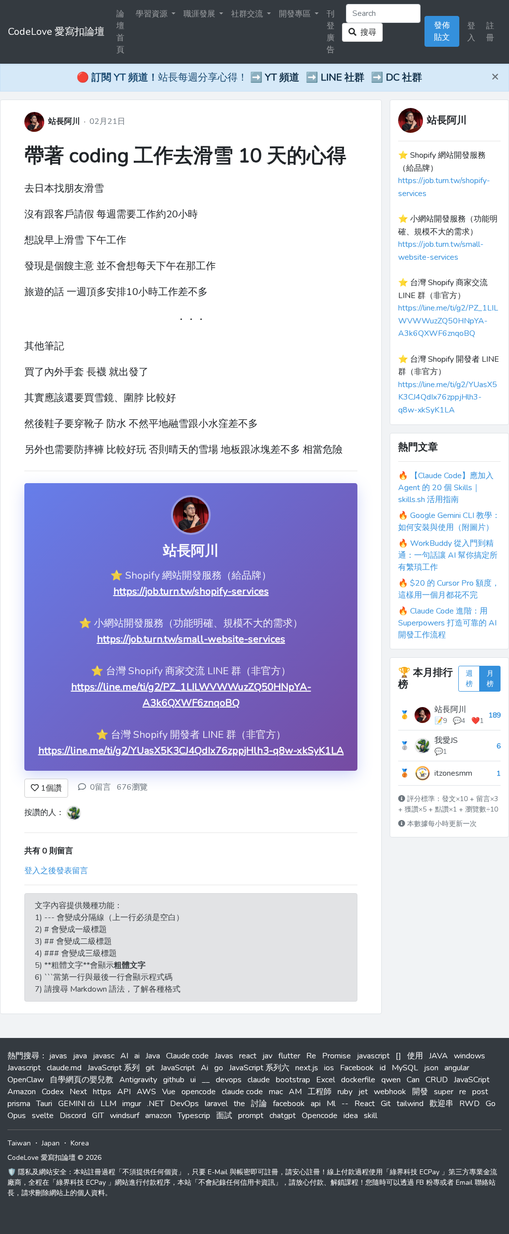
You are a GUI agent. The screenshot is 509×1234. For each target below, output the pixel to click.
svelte (43, 1115)
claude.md (64, 1067)
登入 (471, 31)
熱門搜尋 (23, 1055)
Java (153, 1055)
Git (386, 1103)
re (462, 1091)
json (431, 1067)
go (218, 1067)
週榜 (469, 679)
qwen (391, 1079)
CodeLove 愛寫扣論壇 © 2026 (54, 1157)
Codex (53, 1091)
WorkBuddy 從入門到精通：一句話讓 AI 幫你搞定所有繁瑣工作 (448, 555)
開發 (420, 1091)
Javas (224, 1055)
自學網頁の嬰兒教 (81, 1079)
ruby (345, 1091)
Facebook (357, 1067)
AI (124, 1055)
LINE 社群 (342, 77)
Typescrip (193, 1115)
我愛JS (446, 740)
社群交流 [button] (248, 13)
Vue (168, 1091)
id (383, 1067)
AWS (146, 1091)
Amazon (21, 1091)
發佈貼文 (442, 31)
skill (370, 1115)
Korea (80, 1143)
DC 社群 (404, 77)
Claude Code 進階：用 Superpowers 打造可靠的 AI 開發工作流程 (447, 623)
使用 (415, 1055)
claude (259, 1079)
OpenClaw (25, 1079)
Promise (336, 1055)
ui (193, 1079)
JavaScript (178, 1067)
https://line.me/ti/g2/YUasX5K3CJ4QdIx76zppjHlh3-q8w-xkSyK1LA (191, 750)
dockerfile (358, 1079)
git (150, 1067)
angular (456, 1067)
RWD (469, 1103)
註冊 (490, 31)
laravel (216, 1103)
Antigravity (138, 1079)
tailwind (410, 1103)
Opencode (320, 1115)
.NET (155, 1103)
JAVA (438, 1055)
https (102, 1091)
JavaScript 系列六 (259, 1067)
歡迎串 (441, 1103)
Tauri (44, 1103)
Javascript (24, 1067)
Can (413, 1079)
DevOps (184, 1103)
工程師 (320, 1091)
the (239, 1103)
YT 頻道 (282, 77)
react (247, 1055)
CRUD (436, 1079)
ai (137, 1055)
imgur (131, 1103)
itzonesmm (453, 773)
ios (329, 1067)
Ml (331, 1103)
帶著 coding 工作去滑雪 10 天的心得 (185, 155)
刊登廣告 (331, 31)
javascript (373, 1055)
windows (469, 1055)
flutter (289, 1055)
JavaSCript (472, 1079)
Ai (204, 1067)
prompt (250, 1115)
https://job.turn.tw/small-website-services (191, 639)
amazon (158, 1115)
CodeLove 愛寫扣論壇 (56, 31)
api (316, 1103)
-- (344, 1103)
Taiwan (19, 1143)
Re (311, 1055)
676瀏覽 (132, 787)
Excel (325, 1079)
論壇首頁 (120, 31)
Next (78, 1091)
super (443, 1091)
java (80, 1055)
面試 (224, 1115)
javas (58, 1055)
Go (491, 1103)
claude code (242, 1091)
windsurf (124, 1115)
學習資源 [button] (153, 13)
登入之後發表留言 (56, 870)
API (124, 1091)
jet (363, 1091)
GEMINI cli (76, 1103)
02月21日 (107, 121)
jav (267, 1055)
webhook (390, 1091)
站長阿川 (64, 121)
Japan (51, 1143)
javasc (103, 1055)
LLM (108, 1103)
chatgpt (282, 1115)
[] (398, 1055)
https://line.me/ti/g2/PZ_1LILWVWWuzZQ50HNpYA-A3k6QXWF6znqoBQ (448, 321)
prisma (18, 1103)
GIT (98, 1115)
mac (276, 1091)
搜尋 (366, 32)
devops (229, 1079)
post (480, 1091)
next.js (306, 1067)
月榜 (490, 679)
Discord (73, 1115)
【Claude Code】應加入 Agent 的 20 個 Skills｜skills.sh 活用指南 (446, 487)
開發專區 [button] (296, 13)
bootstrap (293, 1079)
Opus (16, 1115)
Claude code (187, 1055)
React (364, 1103)
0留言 (100, 787)
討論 (259, 1103)
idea (350, 1115)
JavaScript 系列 (113, 1067)
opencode (198, 1091)
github (173, 1079)
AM (295, 1091)
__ (206, 1079)
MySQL (405, 1067)
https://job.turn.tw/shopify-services (191, 591)
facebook (289, 1103)
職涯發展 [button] (200, 13)
